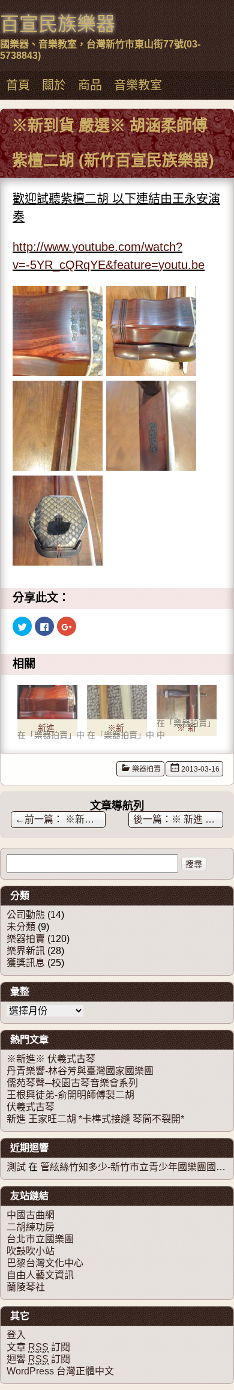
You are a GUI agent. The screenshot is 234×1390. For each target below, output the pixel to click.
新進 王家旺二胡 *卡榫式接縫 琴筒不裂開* (95, 1119)
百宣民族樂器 (57, 24)
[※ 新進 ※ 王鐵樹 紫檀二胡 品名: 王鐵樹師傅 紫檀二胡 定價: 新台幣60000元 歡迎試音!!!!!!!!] (187, 702)
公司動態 (26, 915)
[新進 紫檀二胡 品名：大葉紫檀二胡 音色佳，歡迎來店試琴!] (47, 702)
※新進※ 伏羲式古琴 (51, 1059)
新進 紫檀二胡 (46, 729)
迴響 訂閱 (38, 1359)
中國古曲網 (31, 1215)
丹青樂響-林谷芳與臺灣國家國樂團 (80, 1071)
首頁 (18, 85)
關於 (54, 85)
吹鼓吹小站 (31, 1251)
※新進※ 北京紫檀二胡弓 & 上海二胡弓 (115, 729)
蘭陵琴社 (26, 1287)
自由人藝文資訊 (40, 1275)
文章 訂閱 (38, 1347)
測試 (16, 1167)
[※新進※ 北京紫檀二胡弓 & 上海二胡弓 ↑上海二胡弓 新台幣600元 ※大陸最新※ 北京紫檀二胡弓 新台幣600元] (117, 702)
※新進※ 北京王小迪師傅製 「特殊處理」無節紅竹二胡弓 (60, 819)
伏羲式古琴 (31, 1107)
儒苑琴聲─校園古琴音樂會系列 (72, 1083)
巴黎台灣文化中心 (45, 1263)
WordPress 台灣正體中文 (60, 1371)
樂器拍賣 (146, 769)
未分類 (21, 927)
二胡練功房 (31, 1227)
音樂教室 (138, 85)
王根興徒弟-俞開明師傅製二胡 (70, 1095)
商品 (90, 85)
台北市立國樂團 (40, 1239)
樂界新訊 (26, 951)
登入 (16, 1335)
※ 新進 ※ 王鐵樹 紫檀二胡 (197, 819)
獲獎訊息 (26, 963)
